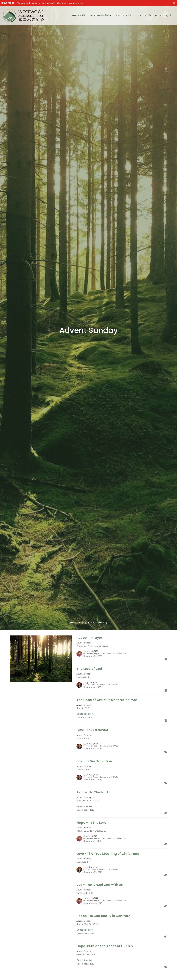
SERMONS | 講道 (78, 622)
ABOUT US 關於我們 (99, 15)
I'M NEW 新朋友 (78, 15)
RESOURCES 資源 (163, 15)
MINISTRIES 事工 (124, 15)
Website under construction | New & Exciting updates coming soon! (50, 3)
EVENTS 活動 (144, 15)
